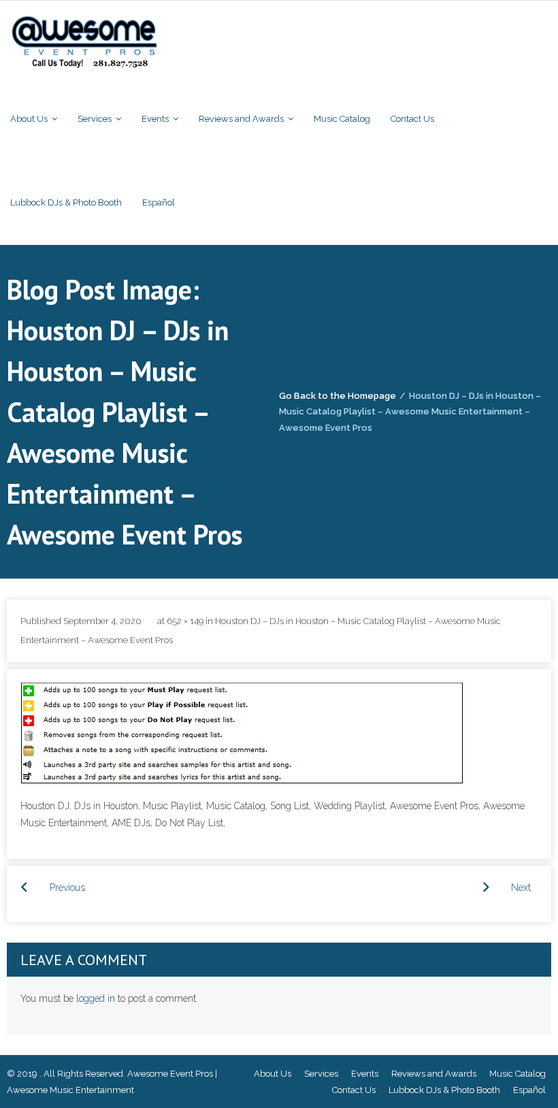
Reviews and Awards (433, 1074)
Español (529, 1090)
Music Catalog (517, 1074)
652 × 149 (185, 621)
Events (364, 1074)
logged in (95, 998)
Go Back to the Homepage (337, 396)
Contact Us (354, 1090)
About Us (272, 1074)
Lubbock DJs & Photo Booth (444, 1090)
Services (321, 1074)
